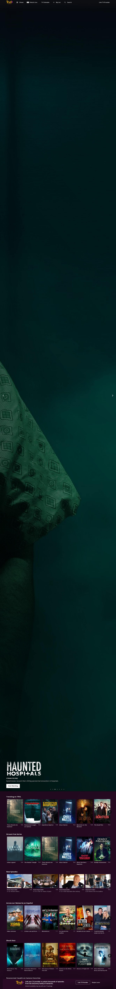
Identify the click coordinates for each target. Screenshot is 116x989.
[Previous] (3, 395)
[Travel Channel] (10, 2)
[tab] (50, 789)
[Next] (112, 395)
